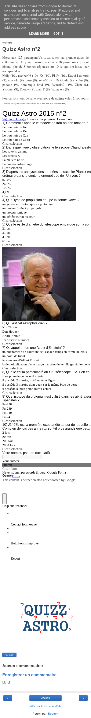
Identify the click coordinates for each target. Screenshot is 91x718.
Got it (58, 34)
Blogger (52, 713)
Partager (9, 654)
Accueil (45, 698)
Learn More (39, 34)
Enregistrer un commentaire (29, 675)
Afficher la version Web (45, 706)
